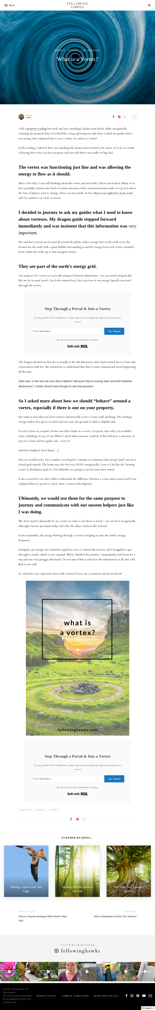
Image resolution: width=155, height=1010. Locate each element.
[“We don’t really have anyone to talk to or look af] (48, 971)
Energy (60, 50)
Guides (73, 50)
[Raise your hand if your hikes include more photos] (29, 971)
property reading (36, 129)
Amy (29, 117)
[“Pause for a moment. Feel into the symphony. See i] (9, 971)
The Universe (90, 50)
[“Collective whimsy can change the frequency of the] (126, 971)
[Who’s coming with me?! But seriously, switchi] (106, 971)
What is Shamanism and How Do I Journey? (115, 916)
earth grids (26, 810)
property (40, 810)
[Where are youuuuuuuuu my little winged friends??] (87, 971)
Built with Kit (78, 346)
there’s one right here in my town (113, 193)
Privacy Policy (46, 996)
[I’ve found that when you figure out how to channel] (145, 971)
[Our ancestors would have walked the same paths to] (68, 971)
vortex (53, 810)
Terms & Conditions (75, 996)
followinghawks (80, 951)
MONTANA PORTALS (106, 996)
